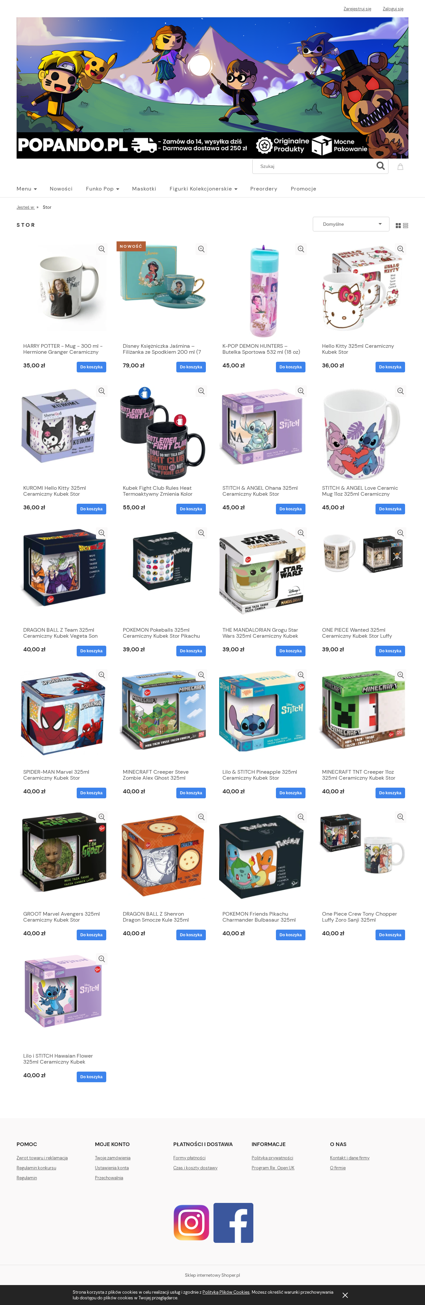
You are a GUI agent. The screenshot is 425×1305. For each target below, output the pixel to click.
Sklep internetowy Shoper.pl (212, 1275)
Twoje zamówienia (112, 1158)
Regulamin (27, 1178)
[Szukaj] (380, 166)
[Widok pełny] (405, 224)
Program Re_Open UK (273, 1168)
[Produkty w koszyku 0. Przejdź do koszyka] (401, 166)
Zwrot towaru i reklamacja (42, 1158)
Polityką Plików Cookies (226, 1292)
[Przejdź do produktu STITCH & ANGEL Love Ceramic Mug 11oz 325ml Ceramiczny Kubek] (362, 433)
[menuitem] (33, 189)
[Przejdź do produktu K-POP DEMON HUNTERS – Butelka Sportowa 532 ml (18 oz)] (262, 291)
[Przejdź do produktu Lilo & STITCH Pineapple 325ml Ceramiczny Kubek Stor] (262, 717)
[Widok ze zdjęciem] (398, 224)
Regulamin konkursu (36, 1168)
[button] (102, 249)
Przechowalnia (109, 1178)
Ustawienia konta (112, 1168)
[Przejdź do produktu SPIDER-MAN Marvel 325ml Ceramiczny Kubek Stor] (63, 717)
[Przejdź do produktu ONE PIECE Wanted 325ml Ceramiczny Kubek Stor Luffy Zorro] (362, 575)
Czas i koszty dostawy (195, 1168)
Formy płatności (189, 1158)
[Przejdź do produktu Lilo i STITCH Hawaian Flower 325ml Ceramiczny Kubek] (63, 1001)
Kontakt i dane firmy (350, 1158)
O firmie (338, 1168)
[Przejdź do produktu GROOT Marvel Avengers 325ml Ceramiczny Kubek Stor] (63, 859)
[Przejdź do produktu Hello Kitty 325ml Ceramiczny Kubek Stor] (362, 291)
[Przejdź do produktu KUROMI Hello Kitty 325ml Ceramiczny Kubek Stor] (63, 433)
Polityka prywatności (272, 1158)
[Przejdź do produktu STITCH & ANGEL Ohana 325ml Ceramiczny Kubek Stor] (262, 433)
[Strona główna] (212, 86)
